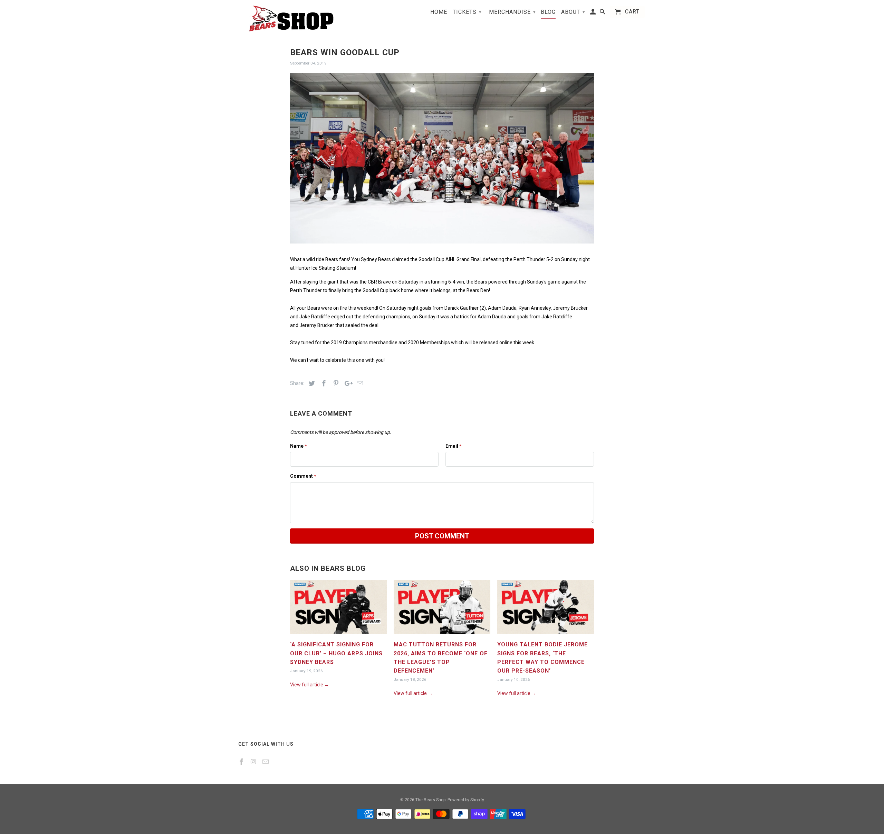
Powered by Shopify (466, 799)
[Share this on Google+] (346, 383)
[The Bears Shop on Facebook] (242, 761)
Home (438, 12)
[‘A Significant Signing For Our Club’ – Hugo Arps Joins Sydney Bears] (338, 635)
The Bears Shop (430, 799)
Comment (303, 476)
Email (453, 446)
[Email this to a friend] (358, 383)
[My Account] (593, 13)
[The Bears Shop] (286, 18)
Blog (548, 12)
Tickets (467, 12)
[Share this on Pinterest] (334, 383)
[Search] (603, 13)
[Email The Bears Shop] (266, 761)
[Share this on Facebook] (322, 383)
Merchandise (512, 12)
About (573, 12)
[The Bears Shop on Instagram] (254, 761)
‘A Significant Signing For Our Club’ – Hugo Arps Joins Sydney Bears (336, 653)
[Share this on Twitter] (310, 383)
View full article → (309, 684)
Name (298, 446)
